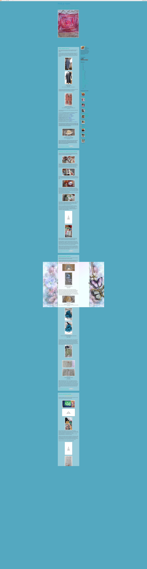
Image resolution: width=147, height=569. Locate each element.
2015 (82, 66)
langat (58, 527)
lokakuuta (83, 72)
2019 (82, 63)
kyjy (58, 526)
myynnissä (59, 530)
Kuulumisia (86, 92)
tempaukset (65, 389)
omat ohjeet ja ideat (60, 532)
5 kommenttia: (67, 388)
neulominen (62, 389)
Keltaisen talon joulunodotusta (83, 127)
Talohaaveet (59, 542)
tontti (58, 544)
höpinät (62, 508)
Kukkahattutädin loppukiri (65, 256)
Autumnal (86, 120)
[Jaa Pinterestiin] (72, 146)
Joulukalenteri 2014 (66, 8)
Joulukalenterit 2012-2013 (74, 8)
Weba (86, 46)
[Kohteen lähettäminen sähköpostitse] (69, 146)
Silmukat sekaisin (84, 108)
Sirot (85, 139)
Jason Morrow (79, 567)
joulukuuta (83, 70)
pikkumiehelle (59, 536)
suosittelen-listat (59, 541)
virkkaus (68, 389)
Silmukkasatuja (83, 97)
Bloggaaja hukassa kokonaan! (86, 135)
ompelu (58, 533)
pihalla (58, 534)
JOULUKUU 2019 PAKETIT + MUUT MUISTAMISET (87, 116)
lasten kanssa (59, 528)
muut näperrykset (59, 529)
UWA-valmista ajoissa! (64, 48)
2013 (82, 68)
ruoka (58, 537)
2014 (82, 67)
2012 (82, 69)
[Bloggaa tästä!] (70, 146)
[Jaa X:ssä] (71, 146)
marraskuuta (83, 71)
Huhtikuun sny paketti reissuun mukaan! (68, 151)
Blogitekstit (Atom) (61, 512)
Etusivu (60, 8)
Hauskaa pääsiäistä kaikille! (65, 394)
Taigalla (82, 133)
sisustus (64, 508)
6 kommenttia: (67, 507)
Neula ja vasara (64, 3)
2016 (82, 65)
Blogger (86, 567)
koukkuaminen (59, 524)
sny (65, 508)
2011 (82, 88)
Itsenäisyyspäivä (86, 128)
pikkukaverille (59, 535)
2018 (82, 64)
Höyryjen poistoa (84, 125)
